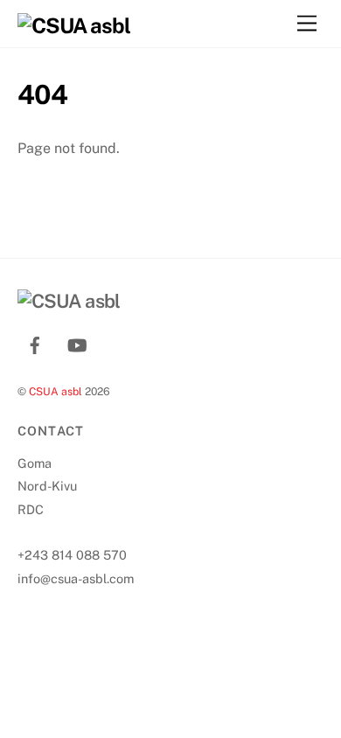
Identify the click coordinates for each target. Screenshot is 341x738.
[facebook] (34, 343)
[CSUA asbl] (73, 25)
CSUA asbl (55, 391)
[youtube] (76, 343)
